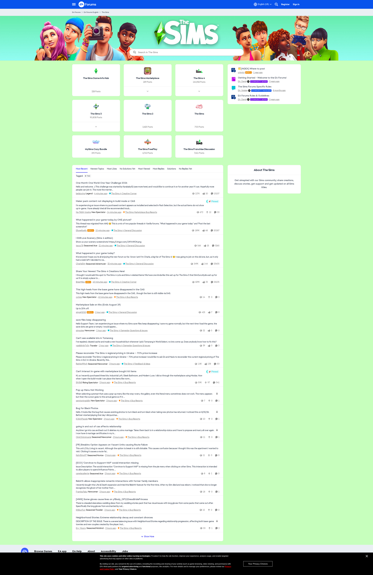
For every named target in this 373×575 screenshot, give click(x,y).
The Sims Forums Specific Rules (254, 86)
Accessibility (108, 551)
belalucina (80, 193)
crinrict (241, 72)
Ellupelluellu (81, 230)
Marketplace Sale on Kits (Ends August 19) (98, 304)
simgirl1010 (81, 312)
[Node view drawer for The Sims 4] (199, 91)
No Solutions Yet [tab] (127, 168)
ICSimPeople (82, 419)
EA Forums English (91, 12)
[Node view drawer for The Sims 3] (96, 127)
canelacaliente (82, 473)
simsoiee (80, 330)
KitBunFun (80, 510)
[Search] (276, 4)
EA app (62, 551)
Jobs (125, 551)
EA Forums (76, 12)
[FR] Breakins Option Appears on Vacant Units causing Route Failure (112, 444)
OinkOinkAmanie (83, 437)
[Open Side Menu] (74, 4)
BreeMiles (80, 282)
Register (285, 4)
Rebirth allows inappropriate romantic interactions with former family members (117, 481)
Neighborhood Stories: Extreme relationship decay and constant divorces (114, 517)
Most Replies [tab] (158, 168)
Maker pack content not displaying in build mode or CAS (105, 201)
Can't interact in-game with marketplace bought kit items (106, 371)
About (91, 551)
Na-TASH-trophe (83, 212)
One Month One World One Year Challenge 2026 (101, 182)
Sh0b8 (79, 382)
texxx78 (79, 245)
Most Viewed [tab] (144, 168)
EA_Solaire (243, 90)
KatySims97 (81, 455)
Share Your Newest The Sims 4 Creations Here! (100, 271)
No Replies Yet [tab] (185, 168)
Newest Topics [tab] (97, 168)
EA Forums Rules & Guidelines (253, 95)
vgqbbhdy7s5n (82, 345)
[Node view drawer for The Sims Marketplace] (147, 91)
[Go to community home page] (87, 4)
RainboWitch (81, 363)
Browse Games (43, 551)
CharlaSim (80, 263)
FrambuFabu (81, 491)
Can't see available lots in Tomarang (94, 338)
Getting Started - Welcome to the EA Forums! (262, 77)
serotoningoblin (83, 400)
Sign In (296, 4)
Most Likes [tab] (112, 168)
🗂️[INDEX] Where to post (251, 68)
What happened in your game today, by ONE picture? (103, 219)
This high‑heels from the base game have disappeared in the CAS (110, 289)
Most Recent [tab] (82, 168)
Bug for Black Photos (87, 408)
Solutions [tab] (171, 168)
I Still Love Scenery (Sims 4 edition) (94, 238)
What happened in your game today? (95, 253)
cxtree (79, 297)
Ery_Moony (81, 528)
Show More (149, 536)
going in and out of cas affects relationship (98, 426)
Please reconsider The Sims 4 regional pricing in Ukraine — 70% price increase (116, 353)
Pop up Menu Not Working (90, 390)
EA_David (242, 81)
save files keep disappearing (91, 319)
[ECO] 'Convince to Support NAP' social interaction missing (107, 462)
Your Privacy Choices (258, 564)
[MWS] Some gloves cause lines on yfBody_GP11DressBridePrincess (112, 499)
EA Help (77, 551)
